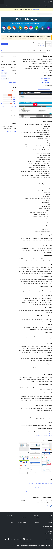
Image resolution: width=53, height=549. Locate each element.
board (5, 73)
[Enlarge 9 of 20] (38, 450)
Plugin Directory (48, 5)
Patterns (37, 522)
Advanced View (12, 82)
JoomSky (42, 45)
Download (4, 44)
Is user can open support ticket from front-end (40, 483)
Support (3, 50)
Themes (37, 517)
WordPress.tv (22, 522)
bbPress (49, 531)
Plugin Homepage (45, 82)
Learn (24, 515)
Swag (11, 522)
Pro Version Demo (45, 80)
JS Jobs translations (47, 433)
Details (48, 50)
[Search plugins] (38, 14)
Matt (50, 529)
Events (11, 517)
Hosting (50, 520)
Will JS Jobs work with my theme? (43, 487)
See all (2, 106)
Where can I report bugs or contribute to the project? (39, 492)
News (50, 517)
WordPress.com (47, 526)
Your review (13, 106)
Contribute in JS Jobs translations (44, 435)
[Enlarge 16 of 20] (27, 470)
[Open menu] (2, 2)
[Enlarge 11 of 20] (38, 464)
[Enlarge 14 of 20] (27, 444)
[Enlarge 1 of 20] (50, 444)
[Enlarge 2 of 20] (50, 453)
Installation (34, 50)
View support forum (11, 118)
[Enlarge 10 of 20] (38, 457)
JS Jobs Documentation (44, 89)
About (50, 515)
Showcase (36, 515)
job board (4, 75)
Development (25, 50)
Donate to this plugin (11, 131)
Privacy (50, 522)
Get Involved (10, 515)
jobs (2, 78)
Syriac (47, 539)
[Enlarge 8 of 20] (38, 444)
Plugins (37, 520)
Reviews (42, 50)
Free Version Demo (45, 78)
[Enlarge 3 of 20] (50, 469)
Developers (23, 520)
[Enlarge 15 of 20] (27, 453)
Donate (10, 520)
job (2, 73)
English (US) (3, 70)
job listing (6, 78)
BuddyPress (48, 533)
